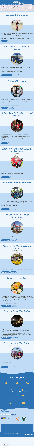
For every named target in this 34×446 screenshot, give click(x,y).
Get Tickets (4, 107)
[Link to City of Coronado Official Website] (24, 418)
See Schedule (4, 367)
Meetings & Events (17, 4)
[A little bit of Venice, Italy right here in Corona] (10, 430)
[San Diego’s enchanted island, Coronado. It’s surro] (17, 430)
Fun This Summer (4, 4)
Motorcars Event (5, 272)
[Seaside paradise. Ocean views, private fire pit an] (4, 430)
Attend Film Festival (6, 337)
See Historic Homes (5, 240)
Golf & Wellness (22, 391)
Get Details (4, 40)
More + (18, 6)
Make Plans (4, 143)
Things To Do (23, 4)
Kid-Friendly (11, 391)
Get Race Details (5, 177)
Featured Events (10, 404)
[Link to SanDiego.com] (17, 418)
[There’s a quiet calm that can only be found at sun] (23, 426)
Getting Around (11, 398)
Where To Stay (10, 4)
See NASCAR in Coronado (6, 75)
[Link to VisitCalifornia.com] (11, 418)
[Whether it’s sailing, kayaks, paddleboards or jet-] (17, 426)
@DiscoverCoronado (28, 435)
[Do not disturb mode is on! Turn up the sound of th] (30, 430)
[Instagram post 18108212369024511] (4, 426)
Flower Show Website (6, 305)
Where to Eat (9, 6)
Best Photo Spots (23, 404)
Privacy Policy (17, 433)
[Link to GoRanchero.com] (3, 418)
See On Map (11, 40)
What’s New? (14, 6)
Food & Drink (23, 398)
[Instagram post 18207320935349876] (23, 430)
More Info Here (5, 209)
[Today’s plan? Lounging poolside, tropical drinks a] (30, 426)
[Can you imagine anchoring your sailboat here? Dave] (10, 426)
